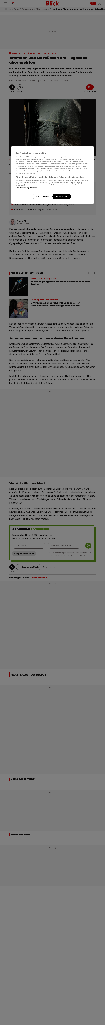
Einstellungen (42, 196)
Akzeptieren (61, 196)
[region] (52, 175)
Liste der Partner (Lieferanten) (27, 188)
